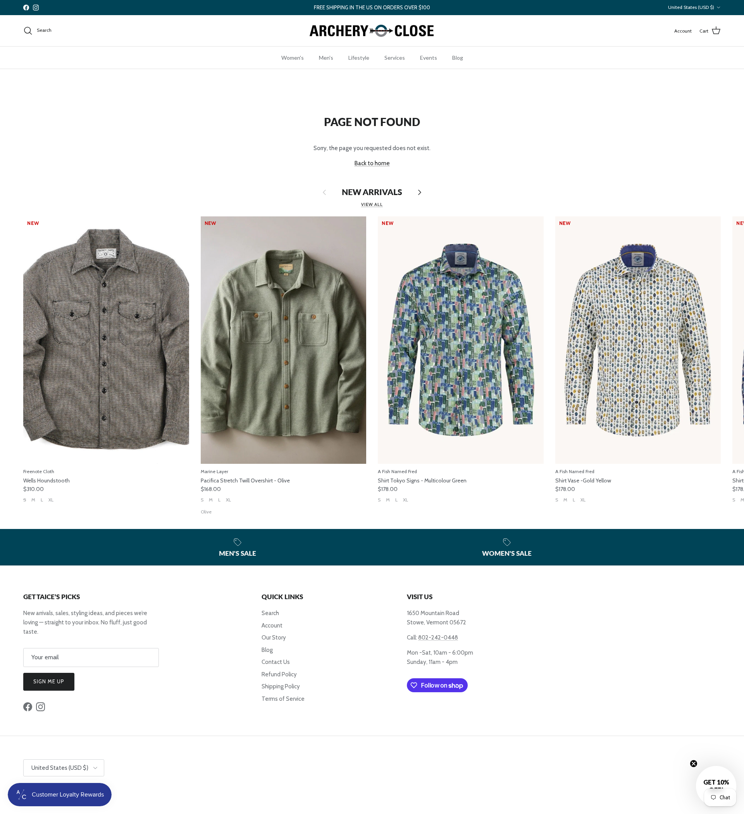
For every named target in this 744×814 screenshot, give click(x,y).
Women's (292, 57)
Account (272, 625)
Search (270, 613)
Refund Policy (279, 674)
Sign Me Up (48, 681)
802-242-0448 (438, 637)
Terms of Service (283, 698)
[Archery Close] (372, 31)
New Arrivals (372, 192)
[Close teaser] (694, 763)
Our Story (274, 637)
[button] (716, 786)
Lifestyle (358, 57)
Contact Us (276, 661)
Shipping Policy (281, 686)
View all (372, 204)
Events (428, 57)
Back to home (372, 163)
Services (394, 57)
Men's (326, 57)
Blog (457, 57)
